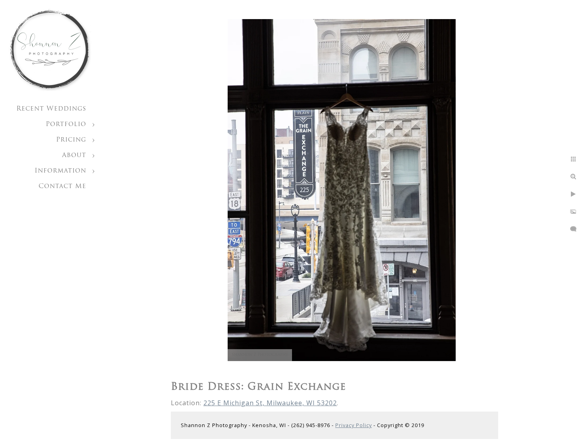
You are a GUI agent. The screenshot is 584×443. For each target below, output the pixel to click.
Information (60, 171)
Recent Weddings (51, 109)
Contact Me (62, 186)
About (74, 155)
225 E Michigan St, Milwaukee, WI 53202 (270, 402)
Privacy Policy (353, 425)
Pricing (71, 140)
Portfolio (66, 124)
